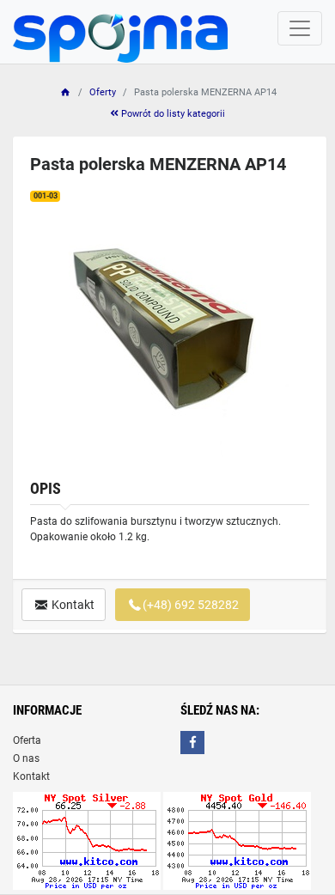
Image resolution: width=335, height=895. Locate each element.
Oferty (102, 92)
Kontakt (71, 605)
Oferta (27, 740)
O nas (26, 758)
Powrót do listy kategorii (172, 113)
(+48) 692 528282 (191, 605)
